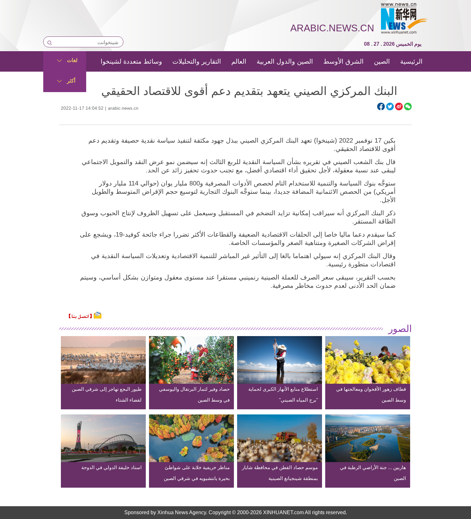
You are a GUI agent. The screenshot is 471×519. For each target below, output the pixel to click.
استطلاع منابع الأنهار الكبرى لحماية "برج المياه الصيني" (283, 394)
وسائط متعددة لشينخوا (131, 61)
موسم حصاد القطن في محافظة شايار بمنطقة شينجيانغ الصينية (280, 473)
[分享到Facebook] (381, 106)
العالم (238, 61)
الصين (382, 61)
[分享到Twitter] (390, 106)
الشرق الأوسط (343, 61)
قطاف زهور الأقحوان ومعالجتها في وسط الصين (371, 394)
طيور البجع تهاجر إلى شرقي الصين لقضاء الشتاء (107, 394)
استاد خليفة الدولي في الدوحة (111, 467)
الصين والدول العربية (285, 61)
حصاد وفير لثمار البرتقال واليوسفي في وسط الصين (194, 394)
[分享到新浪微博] (399, 106)
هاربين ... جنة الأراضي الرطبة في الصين (373, 473)
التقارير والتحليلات (196, 61)
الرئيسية (411, 61)
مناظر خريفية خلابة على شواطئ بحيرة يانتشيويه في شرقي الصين (197, 473)
